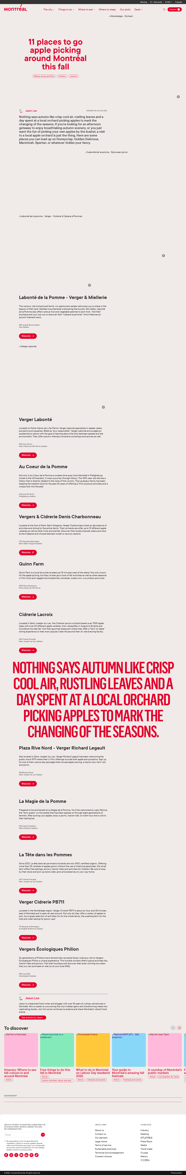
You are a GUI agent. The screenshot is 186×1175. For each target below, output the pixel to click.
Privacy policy (176, 1173)
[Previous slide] (173, 1027)
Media (144, 1145)
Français (178, 2)
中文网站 (145, 1160)
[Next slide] (179, 1027)
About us (99, 1130)
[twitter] (16, 1155)
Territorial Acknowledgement (109, 1152)
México (144, 1156)
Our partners (101, 1137)
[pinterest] (31, 1155)
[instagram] (11, 1155)
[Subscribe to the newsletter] (43, 1135)
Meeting (143, 2)
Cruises (144, 1152)
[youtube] (21, 1155)
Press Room (146, 1141)
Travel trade (146, 1148)
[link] (32, 1018)
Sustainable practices (105, 1148)
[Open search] (164, 9)
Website (26, 335)
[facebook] (6, 1155)
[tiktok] (37, 1155)
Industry (145, 1130)
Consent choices (103, 1156)
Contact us (100, 1134)
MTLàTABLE (146, 1137)
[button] (178, 96)
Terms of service (103, 1145)
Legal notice (101, 1141)
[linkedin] (26, 1155)
